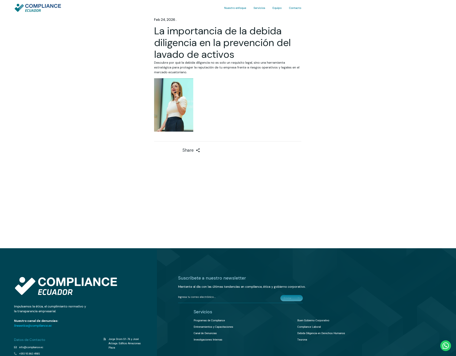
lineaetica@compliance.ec (33, 325)
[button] (445, 345)
